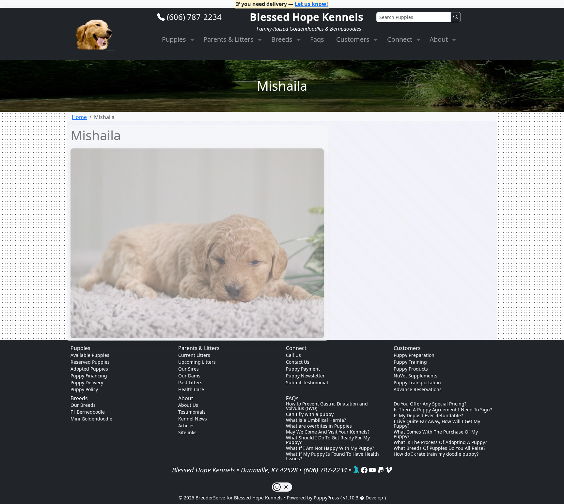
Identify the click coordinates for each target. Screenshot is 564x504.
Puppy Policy (84, 389)
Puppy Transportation (417, 382)
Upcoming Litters (197, 362)
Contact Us (297, 362)
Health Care (191, 389)
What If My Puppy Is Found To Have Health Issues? (332, 456)
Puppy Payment (303, 369)
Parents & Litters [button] (229, 39)
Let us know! (311, 4)
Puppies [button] (175, 39)
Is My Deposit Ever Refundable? (428, 415)
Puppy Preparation (414, 355)
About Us (188, 405)
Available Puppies (89, 355)
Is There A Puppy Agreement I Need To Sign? (443, 409)
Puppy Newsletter (305, 376)
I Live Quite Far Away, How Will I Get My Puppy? (437, 423)
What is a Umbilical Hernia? (316, 420)
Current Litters (194, 355)
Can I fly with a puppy (310, 414)
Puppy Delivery (86, 382)
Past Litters (190, 382)
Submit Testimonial (307, 382)
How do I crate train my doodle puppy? (436, 454)
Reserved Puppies (90, 362)
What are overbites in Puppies (319, 426)
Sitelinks (187, 432)
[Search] (455, 17)
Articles (186, 425)
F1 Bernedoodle (87, 412)
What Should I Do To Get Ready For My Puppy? (328, 440)
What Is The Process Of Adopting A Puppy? (440, 442)
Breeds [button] (282, 39)
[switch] (282, 487)
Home (79, 117)
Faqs (317, 39)
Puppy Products (411, 369)
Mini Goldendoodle (91, 419)
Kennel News (192, 419)
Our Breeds (83, 405)
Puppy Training (410, 362)
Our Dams (189, 376)
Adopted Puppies (89, 369)
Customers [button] (353, 39)
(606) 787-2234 (194, 16)
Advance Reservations (418, 389)
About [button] (439, 39)
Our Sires (188, 369)
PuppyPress (327, 498)
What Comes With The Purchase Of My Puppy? (436, 434)
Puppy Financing (88, 376)
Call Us (293, 355)
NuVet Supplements (415, 376)
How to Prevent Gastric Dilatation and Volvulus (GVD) (327, 406)
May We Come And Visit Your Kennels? (327, 432)
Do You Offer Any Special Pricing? (430, 404)
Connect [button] (400, 39)
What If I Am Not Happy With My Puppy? (330, 448)
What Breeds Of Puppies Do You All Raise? (439, 448)
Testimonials (192, 412)
